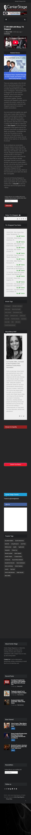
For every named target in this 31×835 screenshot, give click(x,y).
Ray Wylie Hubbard (9, 540)
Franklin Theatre (8, 556)
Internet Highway (18, 566)
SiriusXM (15, 183)
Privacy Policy (9, 799)
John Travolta (8, 312)
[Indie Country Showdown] (15, 13)
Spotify (14, 547)
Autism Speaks (18, 553)
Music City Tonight (16, 309)
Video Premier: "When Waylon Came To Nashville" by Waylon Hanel (19, 725)
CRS (12, 322)
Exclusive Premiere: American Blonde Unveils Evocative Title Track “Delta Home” (19, 747)
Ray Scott (12, 569)
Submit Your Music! (15, 464)
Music (13, 728)
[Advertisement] (16, 479)
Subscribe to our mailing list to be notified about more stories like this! (15, 197)
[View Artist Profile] (19, 215)
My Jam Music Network (17, 559)
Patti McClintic (20, 694)
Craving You (7, 559)
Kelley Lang (7, 309)
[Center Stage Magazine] (15, 8)
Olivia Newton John (17, 312)
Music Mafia (7, 575)
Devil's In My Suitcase (10, 572)
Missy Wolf (9, 32)
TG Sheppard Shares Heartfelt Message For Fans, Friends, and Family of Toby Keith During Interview (15, 76)
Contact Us (7, 659)
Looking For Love (14, 315)
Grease (6, 315)
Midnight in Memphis (17, 306)
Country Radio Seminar (10, 325)
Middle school (8, 547)
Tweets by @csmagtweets (11, 498)
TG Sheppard (7, 306)
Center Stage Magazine (19, 797)
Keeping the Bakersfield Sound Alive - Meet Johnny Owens (18, 702)
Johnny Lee (22, 315)
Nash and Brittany (9, 566)
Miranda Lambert (8, 553)
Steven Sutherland (21, 562)
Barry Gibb (7, 322)
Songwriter (7, 550)
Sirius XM (7, 318)
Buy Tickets (21, 236)
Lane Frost (23, 543)
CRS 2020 (18, 322)
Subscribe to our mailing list (13, 769)
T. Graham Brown (18, 556)
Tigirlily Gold (21, 547)
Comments (7, 34)
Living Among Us (15, 543)
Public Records (20, 572)
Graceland (23, 318)
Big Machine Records (9, 562)
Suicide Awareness (19, 540)
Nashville (7, 543)
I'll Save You (14, 550)
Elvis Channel (11, 125)
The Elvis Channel (15, 318)
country (6, 569)
